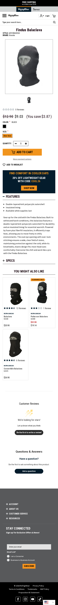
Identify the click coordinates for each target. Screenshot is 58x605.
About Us (13, 509)
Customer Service (18, 513)
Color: (10, 122)
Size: (5, 131)
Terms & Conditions (17, 589)
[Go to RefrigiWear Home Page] (23, 9)
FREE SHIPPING (29, 3)
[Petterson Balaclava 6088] (42, 292)
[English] (49, 602)
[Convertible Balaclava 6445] (15, 344)
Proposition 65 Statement (29, 592)
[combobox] (49, 602)
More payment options (22, 159)
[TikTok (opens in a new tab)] (39, 599)
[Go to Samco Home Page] (36, 9)
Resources (14, 518)
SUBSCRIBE (29, 566)
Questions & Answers (29, 451)
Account (13, 504)
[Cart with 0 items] (54, 16)
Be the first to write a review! (29, 432)
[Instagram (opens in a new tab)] (25, 599)
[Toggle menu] (4, 16)
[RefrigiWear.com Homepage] (13, 15)
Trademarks (32, 589)
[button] (45, 15)
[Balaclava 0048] (15, 292)
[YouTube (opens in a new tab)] (32, 599)
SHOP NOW (29, 188)
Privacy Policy (38, 586)
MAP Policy (44, 589)
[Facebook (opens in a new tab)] (18, 599)
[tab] (29, 196)
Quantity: (7, 143)
